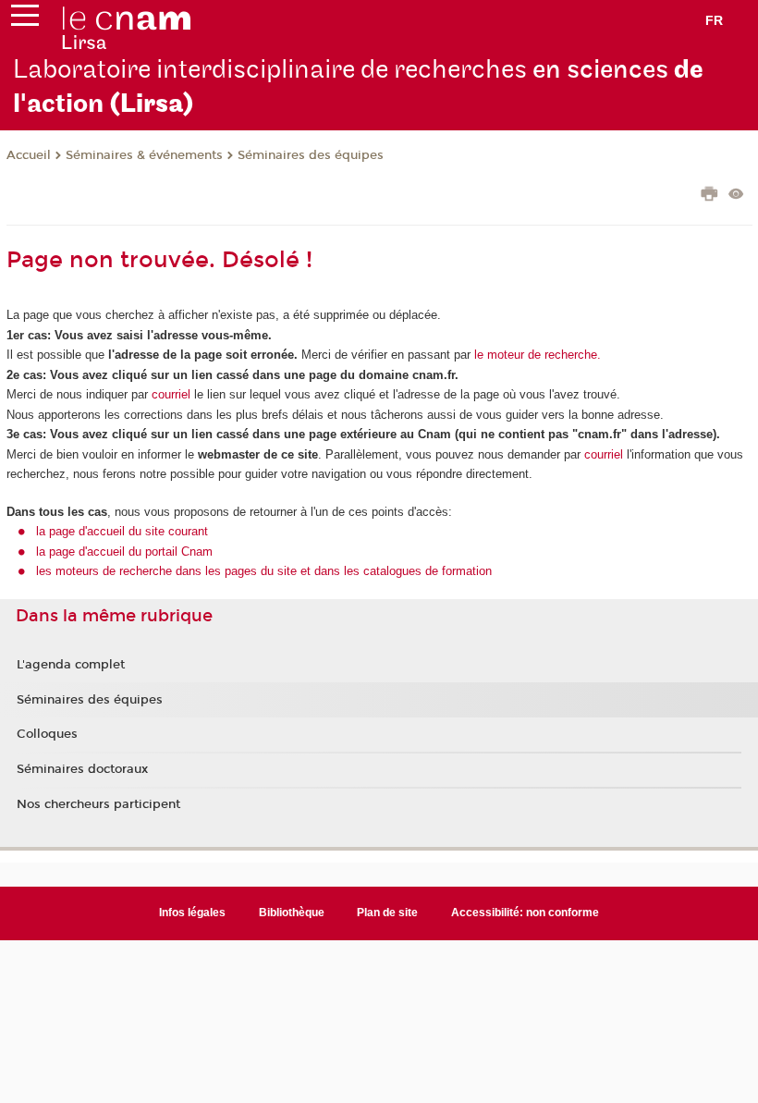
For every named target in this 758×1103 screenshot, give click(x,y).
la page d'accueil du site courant (122, 531)
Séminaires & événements (144, 155)
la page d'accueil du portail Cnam (124, 551)
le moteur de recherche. (536, 355)
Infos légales (192, 912)
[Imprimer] (709, 196)
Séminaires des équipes (311, 155)
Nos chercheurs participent (98, 804)
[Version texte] (736, 195)
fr (714, 20)
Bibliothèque (291, 912)
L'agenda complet (71, 664)
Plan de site (387, 912)
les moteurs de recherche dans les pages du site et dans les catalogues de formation (264, 571)
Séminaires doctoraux (82, 769)
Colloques (47, 734)
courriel (171, 394)
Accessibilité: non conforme (525, 912)
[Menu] (25, 19)
